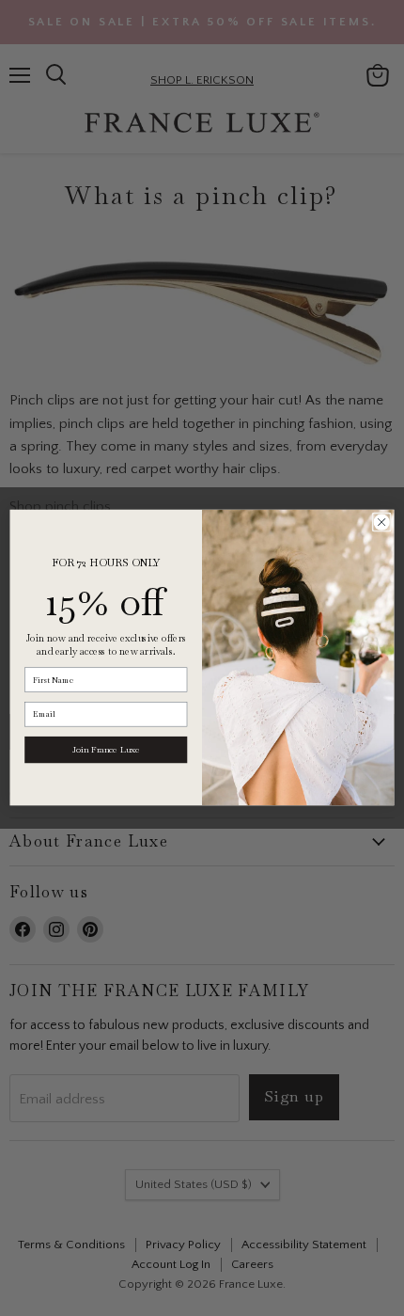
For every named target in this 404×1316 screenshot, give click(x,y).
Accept (193, 1195)
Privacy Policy (159, 1147)
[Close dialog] (381, 522)
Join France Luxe (106, 749)
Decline (193, 1242)
